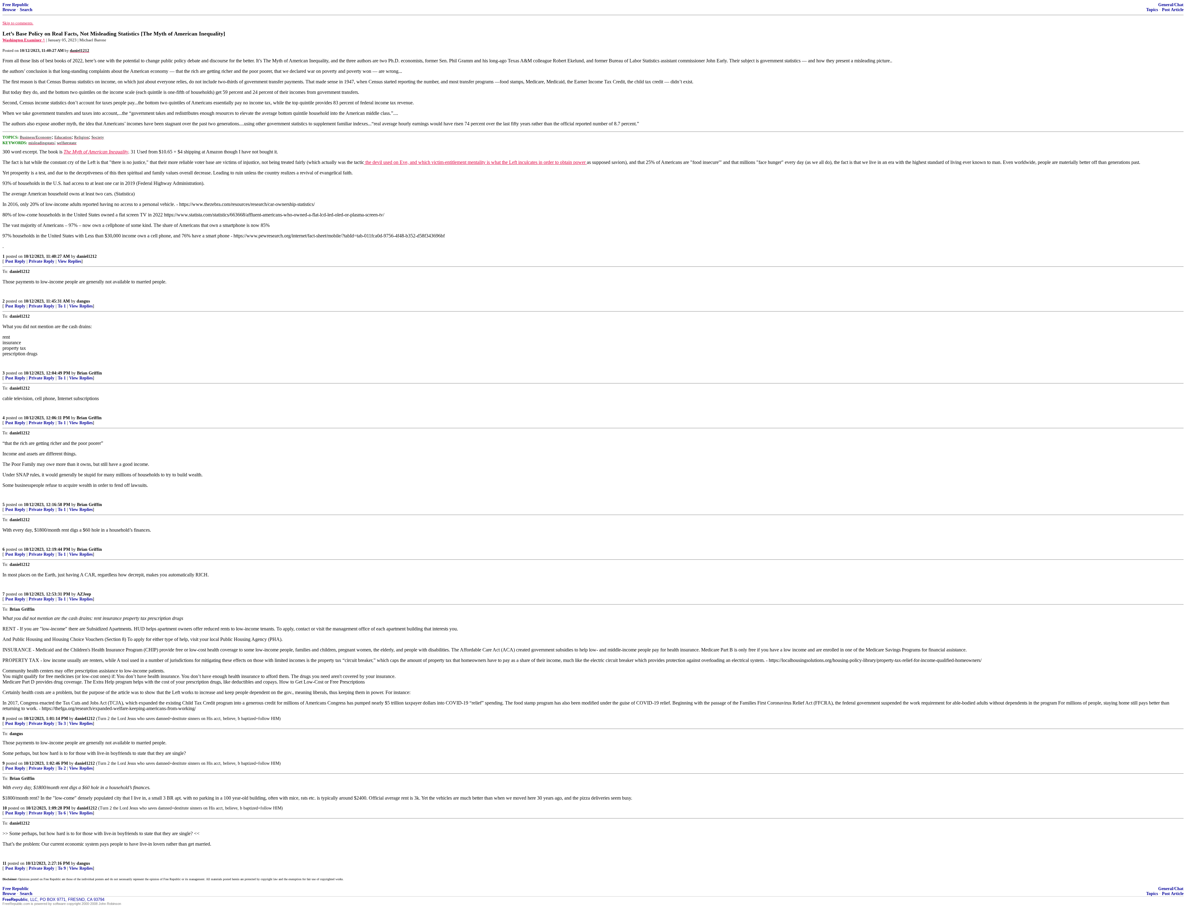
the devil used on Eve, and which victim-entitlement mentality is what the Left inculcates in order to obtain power (475, 162)
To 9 (62, 868)
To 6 (62, 813)
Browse (9, 9)
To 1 (62, 306)
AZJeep (84, 594)
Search (26, 9)
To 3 (62, 723)
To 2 (62, 768)
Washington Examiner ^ (23, 40)
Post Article (1173, 9)
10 (4, 808)
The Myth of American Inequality (96, 151)
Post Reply (15, 261)
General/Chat (1171, 4)
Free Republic (15, 4)
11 (4, 863)
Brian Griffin (89, 373)
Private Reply (41, 261)
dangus (83, 301)
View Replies (69, 261)
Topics (1152, 9)
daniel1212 (87, 256)
